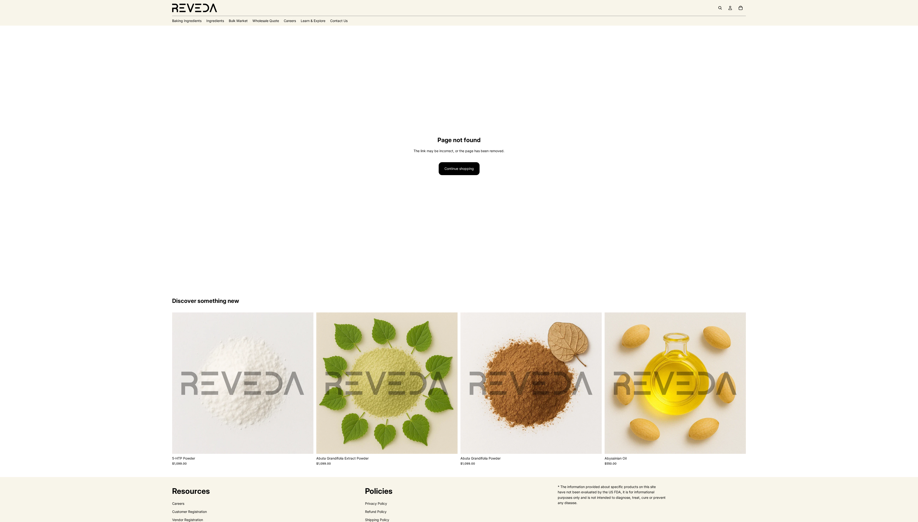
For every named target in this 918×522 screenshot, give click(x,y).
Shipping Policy (377, 520)
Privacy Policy (376, 503)
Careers (178, 503)
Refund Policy (376, 512)
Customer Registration (189, 512)
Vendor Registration (187, 520)
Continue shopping (459, 169)
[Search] (720, 8)
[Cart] (740, 8)
